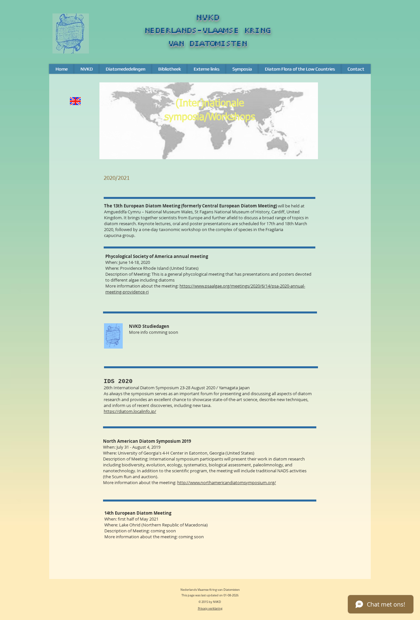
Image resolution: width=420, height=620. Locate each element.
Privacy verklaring (210, 608)
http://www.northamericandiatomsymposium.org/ (226, 482)
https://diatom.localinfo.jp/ (130, 411)
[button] (86, 69)
